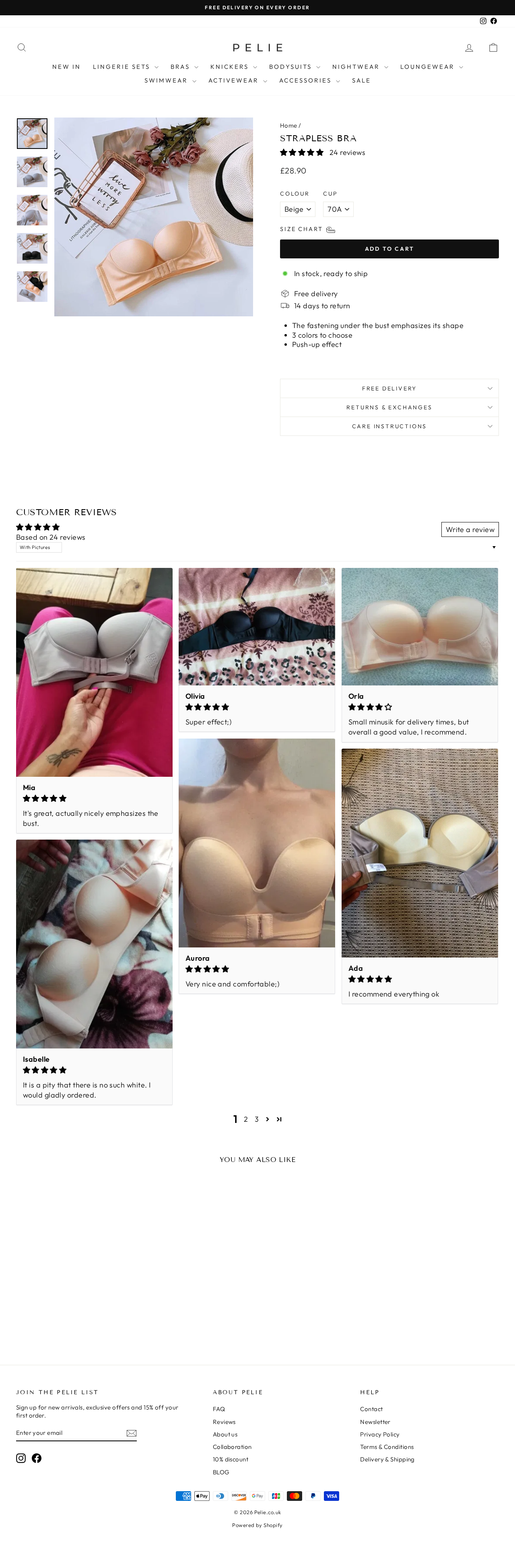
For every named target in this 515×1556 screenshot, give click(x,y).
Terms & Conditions (387, 1447)
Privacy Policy (380, 1434)
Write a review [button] (470, 529)
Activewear (234, 80)
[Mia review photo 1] (94, 672)
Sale (361, 80)
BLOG (221, 1472)
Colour (295, 193)
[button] (302, 152)
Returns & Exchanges (389, 407)
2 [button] (246, 1119)
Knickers (230, 66)
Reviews (224, 1422)
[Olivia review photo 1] (257, 626)
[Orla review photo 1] (420, 626)
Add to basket (73, 1289)
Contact (371, 1409)
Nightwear (357, 66)
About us (225, 1434)
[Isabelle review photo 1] (94, 944)
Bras (181, 66)
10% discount (230, 1459)
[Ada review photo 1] (420, 853)
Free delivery (389, 388)
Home (288, 125)
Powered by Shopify (257, 1525)
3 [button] (257, 1119)
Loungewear (428, 66)
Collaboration (232, 1447)
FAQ (219, 1409)
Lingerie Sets (122, 66)
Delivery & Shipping (387, 1459)
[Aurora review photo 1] (257, 843)
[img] (94, 798)
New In (66, 66)
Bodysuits (291, 66)
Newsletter (375, 1422)
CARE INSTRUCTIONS (389, 426)
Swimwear (167, 80)
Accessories (306, 80)
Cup (330, 193)
